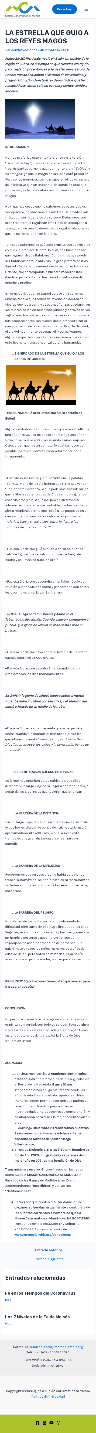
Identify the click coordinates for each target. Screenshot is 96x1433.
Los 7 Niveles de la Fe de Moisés (37, 1317)
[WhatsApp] (58, 1423)
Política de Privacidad (48, 1397)
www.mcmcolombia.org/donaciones (42, 1235)
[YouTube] (51, 1423)
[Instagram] (44, 1423)
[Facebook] (37, 1423)
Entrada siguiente (49, 1259)
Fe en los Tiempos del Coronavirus (40, 1293)
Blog (8, 1299)
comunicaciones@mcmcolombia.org (54, 1347)
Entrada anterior (48, 1250)
